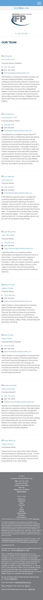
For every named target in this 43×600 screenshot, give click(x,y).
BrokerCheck (36, 519)
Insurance (21, 505)
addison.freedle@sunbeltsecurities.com (18, 301)
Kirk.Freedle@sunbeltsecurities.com (17, 73)
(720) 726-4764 (9, 295)
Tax (21, 507)
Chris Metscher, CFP (9, 117)
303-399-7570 (9, 125)
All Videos (21, 515)
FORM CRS (31, 589)
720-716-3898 (9, 345)
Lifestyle (21, 511)
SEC (27, 550)
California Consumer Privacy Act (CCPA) (13, 540)
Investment (21, 501)
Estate (22, 503)
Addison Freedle (7, 288)
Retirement (21, 499)
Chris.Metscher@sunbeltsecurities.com (18, 130)
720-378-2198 (9, 242)
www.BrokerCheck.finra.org (23, 582)
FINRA (18, 550)
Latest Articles (21, 513)
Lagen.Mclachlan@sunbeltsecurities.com (18, 248)
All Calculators (21, 517)
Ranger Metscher (8, 444)
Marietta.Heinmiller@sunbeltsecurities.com (19, 402)
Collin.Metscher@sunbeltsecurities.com (18, 193)
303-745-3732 (9, 187)
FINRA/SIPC (13, 579)
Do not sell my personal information (29, 542)
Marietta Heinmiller (8, 389)
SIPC (22, 550)
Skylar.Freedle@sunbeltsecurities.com (17, 351)
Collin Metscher (7, 180)
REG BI (27, 586)
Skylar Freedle (7, 338)
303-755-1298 (23, 33)
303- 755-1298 (9, 67)
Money (21, 509)
